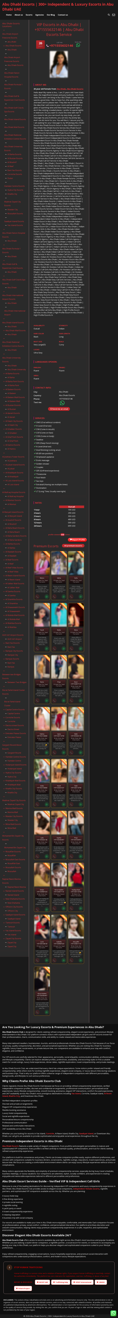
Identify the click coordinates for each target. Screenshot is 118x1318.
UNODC (101, 1282)
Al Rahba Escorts (13, 544)
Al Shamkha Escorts (14, 599)
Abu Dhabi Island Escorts (15, 119)
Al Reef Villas (12, 571)
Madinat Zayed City (15, 804)
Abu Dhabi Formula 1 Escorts (13, 86)
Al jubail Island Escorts (15, 464)
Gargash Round (14, 753)
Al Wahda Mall (13, 619)
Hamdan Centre (14, 760)
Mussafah (11, 871)
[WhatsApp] (47, 596)
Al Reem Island (13, 579)
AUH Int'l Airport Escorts (13, 635)
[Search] (109, 15)
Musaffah (11, 855)
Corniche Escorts (14, 174)
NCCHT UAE (42, 1282)
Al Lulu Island (13, 484)
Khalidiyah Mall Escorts (15, 780)
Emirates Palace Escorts (16, 733)
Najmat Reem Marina (16, 887)
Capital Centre (13, 713)
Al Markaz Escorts (13, 500)
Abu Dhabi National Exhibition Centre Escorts (15, 137)
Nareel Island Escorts (15, 891)
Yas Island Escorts (15, 225)
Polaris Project (23, 1288)
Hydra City (11, 776)
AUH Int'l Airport (14, 639)
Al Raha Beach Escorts (15, 528)
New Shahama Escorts (15, 899)
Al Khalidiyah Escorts (14, 472)
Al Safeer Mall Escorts (15, 583)
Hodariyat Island (14, 768)
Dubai (10, 178)
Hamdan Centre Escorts (14, 186)
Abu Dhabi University (16, 369)
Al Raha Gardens (14, 540)
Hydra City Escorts (15, 190)
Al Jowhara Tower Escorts (13, 457)
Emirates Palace (14, 737)
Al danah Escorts (13, 413)
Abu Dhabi (61, 89)
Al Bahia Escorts (14, 154)
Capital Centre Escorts (15, 709)
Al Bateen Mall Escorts (15, 397)
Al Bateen (11, 393)
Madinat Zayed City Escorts (12, 203)
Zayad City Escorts (13, 938)
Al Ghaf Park (12, 441)
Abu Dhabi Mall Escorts (14, 127)
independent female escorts (86, 1188)
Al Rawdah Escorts (13, 551)
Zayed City (11, 946)
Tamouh (11, 926)
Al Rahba (11, 548)
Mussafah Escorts (15, 213)
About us (19, 15)
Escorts (29, 15)
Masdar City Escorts (14, 816)
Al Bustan (11, 409)
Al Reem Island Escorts (15, 575)
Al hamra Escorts (13, 445)
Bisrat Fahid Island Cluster (12, 703)
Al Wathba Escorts (13, 623)
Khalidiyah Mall (14, 784)
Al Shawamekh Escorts (15, 607)
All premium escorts (73, 545)
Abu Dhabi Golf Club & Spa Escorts (14, 109)
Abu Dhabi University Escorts (13, 148)
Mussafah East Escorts (15, 859)
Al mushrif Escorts (13, 520)
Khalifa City (12, 194)
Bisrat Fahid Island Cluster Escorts (13, 692)
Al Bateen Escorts (13, 389)
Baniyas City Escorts (14, 651)
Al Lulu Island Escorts (15, 480)
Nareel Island (13, 895)
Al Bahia (11, 377)
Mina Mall (11, 828)
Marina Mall (12, 812)
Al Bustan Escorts (15, 158)
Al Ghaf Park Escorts (14, 437)
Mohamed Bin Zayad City (15, 847)
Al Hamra (11, 449)
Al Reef (10, 166)
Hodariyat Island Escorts (16, 764)
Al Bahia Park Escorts (15, 381)
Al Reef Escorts (12, 559)
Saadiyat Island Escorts (14, 221)
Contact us (63, 15)
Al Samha (11, 595)
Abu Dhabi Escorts (75, 89)
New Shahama (13, 903)
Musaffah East (13, 863)
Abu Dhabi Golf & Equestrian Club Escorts (14, 98)
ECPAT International (82, 1282)
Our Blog (51, 15)
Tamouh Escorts (13, 922)
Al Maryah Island (14, 516)
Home (9, 15)
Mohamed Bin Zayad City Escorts (13, 838)
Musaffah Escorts (13, 851)
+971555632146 (61, 45)
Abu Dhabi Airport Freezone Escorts (10, 36)
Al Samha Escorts (13, 591)
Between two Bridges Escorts (11, 676)
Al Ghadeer (12, 433)
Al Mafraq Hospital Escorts (13, 492)
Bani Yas (11, 647)
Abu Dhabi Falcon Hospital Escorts (11, 75)
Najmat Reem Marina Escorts (11, 881)
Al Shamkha (12, 603)
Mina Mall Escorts (13, 824)
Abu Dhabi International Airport (14, 313)
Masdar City (12, 209)
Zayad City (11, 942)
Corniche (11, 721)
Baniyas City (12, 655)
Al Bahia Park (13, 385)
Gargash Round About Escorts (12, 747)
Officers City (12, 911)
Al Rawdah (11, 556)
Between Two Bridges (17, 682)
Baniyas (10, 666)
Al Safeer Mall (13, 587)
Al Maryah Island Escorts (13, 512)
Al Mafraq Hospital (15, 496)
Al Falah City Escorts (14, 421)
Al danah (11, 417)
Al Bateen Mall (13, 401)
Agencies (39, 15)
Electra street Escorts (15, 725)
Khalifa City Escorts (14, 788)
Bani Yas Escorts (14, 170)
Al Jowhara (12, 460)
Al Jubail (10, 468)
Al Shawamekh (13, 611)
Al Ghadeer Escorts (14, 429)
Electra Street (13, 729)
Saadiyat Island (13, 918)
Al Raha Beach (13, 532)
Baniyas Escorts (12, 659)
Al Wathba (11, 627)
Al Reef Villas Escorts (14, 567)
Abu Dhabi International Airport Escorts (12, 297)
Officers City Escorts (14, 906)
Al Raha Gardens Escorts (16, 536)
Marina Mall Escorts (14, 808)
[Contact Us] (114, 15)
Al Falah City (12, 425)
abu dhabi (11, 41)
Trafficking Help (61, 1282)
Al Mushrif (11, 162)
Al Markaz (11, 504)
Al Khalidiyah (12, 476)
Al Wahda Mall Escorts (15, 615)
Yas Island (11, 934)
